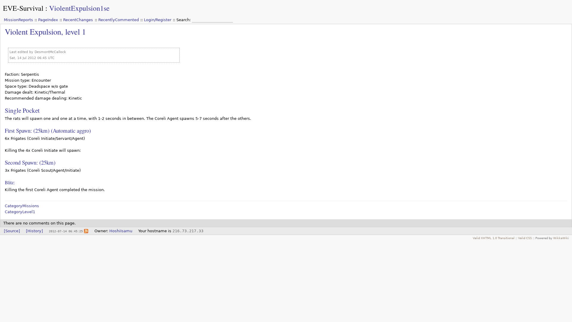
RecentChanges (78, 20)
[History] (34, 231)
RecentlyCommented (118, 20)
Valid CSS (525, 238)
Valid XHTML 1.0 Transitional (494, 238)
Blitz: (10, 182)
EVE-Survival (23, 8)
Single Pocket (22, 110)
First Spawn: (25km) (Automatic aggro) (48, 130)
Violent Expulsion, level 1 (45, 31)
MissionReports (18, 20)
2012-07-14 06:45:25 (66, 231)
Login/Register (157, 20)
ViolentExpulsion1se (79, 8)
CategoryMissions (22, 206)
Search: (184, 20)
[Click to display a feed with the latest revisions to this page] (86, 231)
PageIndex (48, 20)
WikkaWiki (561, 238)
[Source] (12, 231)
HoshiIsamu (120, 231)
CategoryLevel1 (20, 212)
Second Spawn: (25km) (30, 162)
